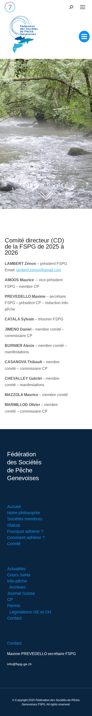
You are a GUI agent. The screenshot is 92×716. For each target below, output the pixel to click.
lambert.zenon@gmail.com (38, 270)
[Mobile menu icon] (82, 7)
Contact (14, 643)
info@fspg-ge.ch (19, 664)
